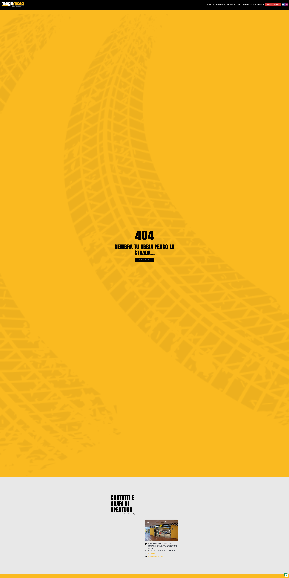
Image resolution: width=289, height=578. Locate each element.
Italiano (259, 4)
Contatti (253, 4)
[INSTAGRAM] (286, 4)
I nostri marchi (220, 4)
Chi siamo (246, 4)
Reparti (209, 4)
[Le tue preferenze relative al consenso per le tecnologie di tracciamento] (286, 575)
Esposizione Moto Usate (233, 4)
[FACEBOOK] (283, 4)
